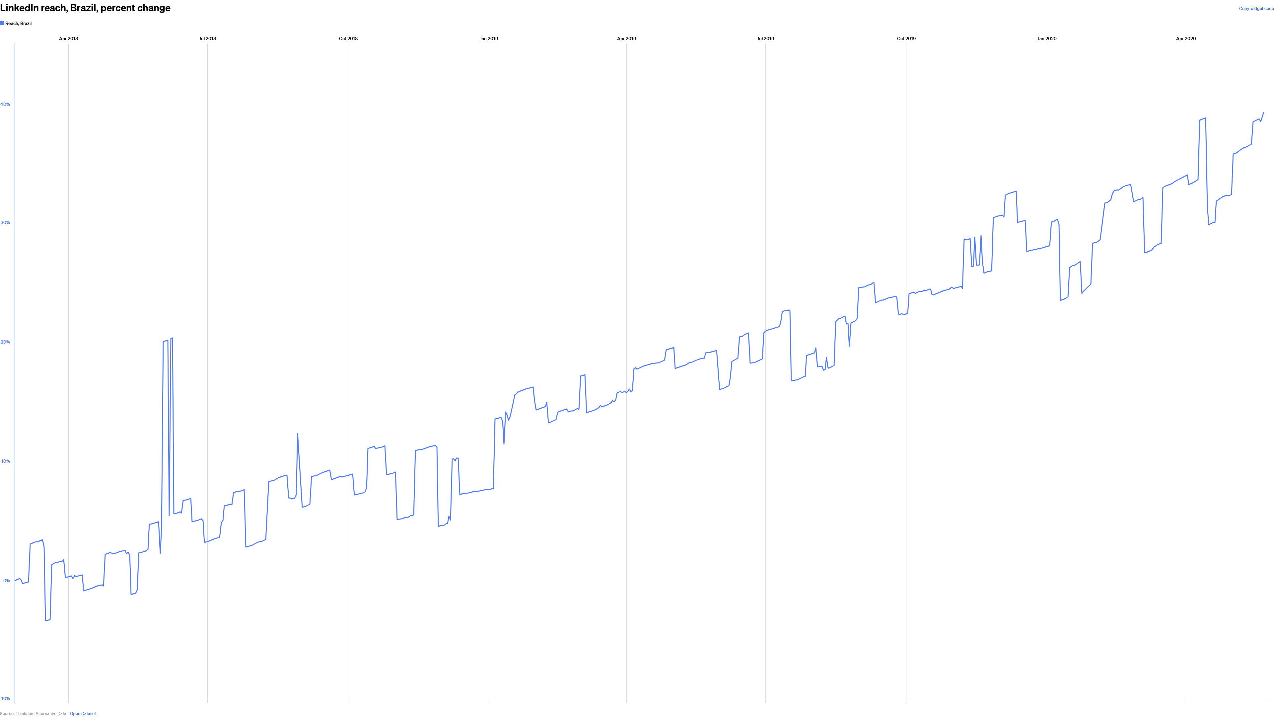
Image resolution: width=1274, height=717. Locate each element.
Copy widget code (1256, 8)
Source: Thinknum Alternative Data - (34, 713)
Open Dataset (83, 713)
